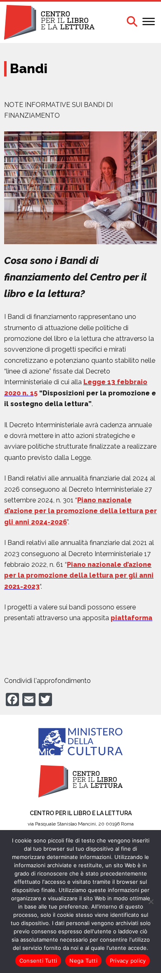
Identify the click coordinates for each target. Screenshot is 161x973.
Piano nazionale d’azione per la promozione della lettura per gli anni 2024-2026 (80, 511)
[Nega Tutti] (151, 901)
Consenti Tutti (38, 960)
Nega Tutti (83, 960)
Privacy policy (128, 960)
